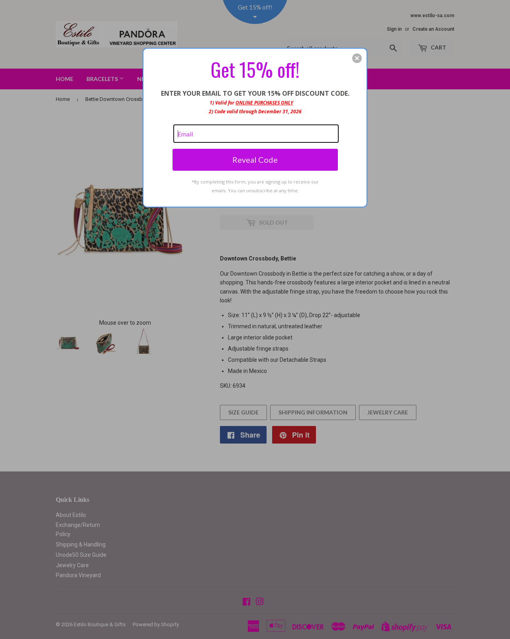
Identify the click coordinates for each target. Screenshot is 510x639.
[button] (357, 58)
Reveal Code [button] (255, 159)
